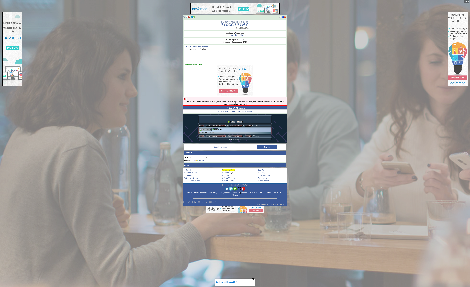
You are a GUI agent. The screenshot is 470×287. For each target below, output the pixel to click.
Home (201, 125)
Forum (261, 173)
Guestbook (226, 173)
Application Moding (235, 125)
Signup (239, 122)
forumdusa (207, 129)
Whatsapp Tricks (228, 170)
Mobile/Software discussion (216, 125)
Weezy (216, 129)
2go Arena (262, 170)
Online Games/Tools (192, 181)
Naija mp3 (226, 175)
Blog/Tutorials (263, 181)
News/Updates (228, 181)
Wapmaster (262, 178)
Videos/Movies (264, 175)
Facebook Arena (190, 173)
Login (233, 122)
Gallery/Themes (228, 178)
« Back (187, 170)
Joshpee (248, 125)
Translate (202, 161)
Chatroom (188, 175)
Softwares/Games (191, 178)
